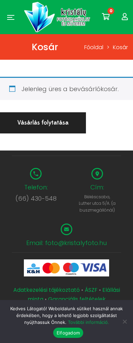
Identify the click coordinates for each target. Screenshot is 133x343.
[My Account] (125, 17)
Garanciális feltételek (77, 299)
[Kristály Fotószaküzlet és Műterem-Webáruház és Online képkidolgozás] (58, 17)
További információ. (88, 322)
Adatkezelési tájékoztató (47, 290)
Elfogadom (68, 332)
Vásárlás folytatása (43, 123)
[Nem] (124, 321)
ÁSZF (91, 290)
